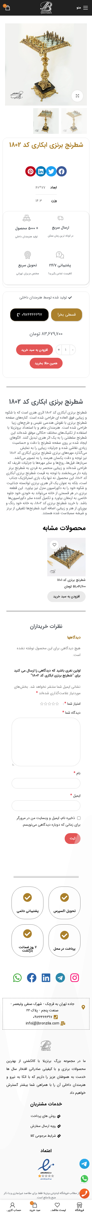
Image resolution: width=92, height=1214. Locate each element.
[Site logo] (46, 7)
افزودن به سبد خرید (34, 350)
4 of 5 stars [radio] (46, 703)
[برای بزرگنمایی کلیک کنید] (77, 96)
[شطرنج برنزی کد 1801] (66, 557)
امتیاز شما (72, 704)
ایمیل (75, 796)
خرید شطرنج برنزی (61, 503)
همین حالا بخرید (46, 363)
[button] (61, 171)
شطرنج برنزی (77, 423)
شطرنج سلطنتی (75, 437)
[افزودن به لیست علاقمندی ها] (54, 544)
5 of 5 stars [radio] (42, 703)
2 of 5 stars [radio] (53, 703)
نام (77, 773)
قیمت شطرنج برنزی (30, 473)
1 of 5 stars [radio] (57, 703)
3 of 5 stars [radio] (49, 703)
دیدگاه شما (71, 713)
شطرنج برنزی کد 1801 (71, 580)
